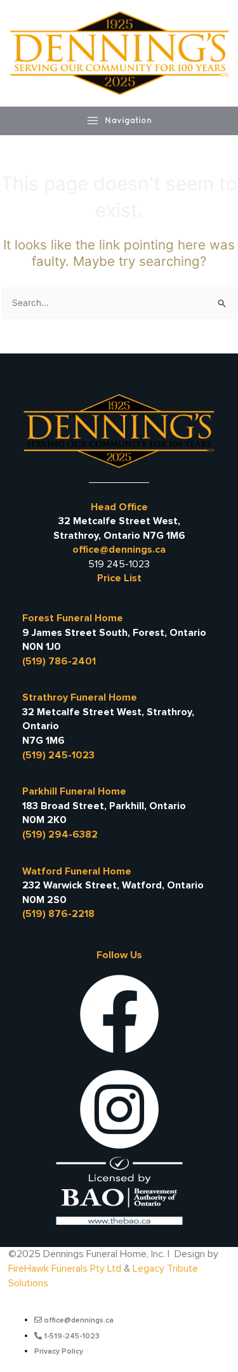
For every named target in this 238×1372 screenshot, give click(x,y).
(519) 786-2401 (59, 661)
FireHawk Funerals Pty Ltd (64, 1268)
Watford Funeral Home (76, 871)
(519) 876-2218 (58, 913)
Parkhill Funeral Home (74, 791)
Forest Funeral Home (72, 618)
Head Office (119, 507)
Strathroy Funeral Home (79, 697)
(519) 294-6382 (60, 834)
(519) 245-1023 (58, 755)
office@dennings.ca (119, 549)
